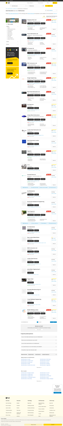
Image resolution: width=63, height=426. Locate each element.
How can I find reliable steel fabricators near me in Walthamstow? (31, 336)
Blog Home (29, 403)
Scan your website (41, 408)
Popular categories (30, 2)
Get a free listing (46, 0)
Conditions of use (52, 410)
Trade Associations (9, 410)
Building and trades (31, 405)
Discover (18, 400)
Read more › (55, 13)
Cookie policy (51, 407)
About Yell (51, 403)
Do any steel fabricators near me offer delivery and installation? (31, 346)
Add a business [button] (39, 329)
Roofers (18, 407)
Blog (48, 2)
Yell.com (7, 0)
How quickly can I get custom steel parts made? (29, 349)
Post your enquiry (40, 2)
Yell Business (11, 0)
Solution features (41, 411)
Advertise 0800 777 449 (53, 0)
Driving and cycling (31, 410)
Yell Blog (30, 400)
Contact (40, 413)
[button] (25, 6)
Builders (18, 403)
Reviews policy (51, 412)
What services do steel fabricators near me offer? (29, 340)
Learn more (10, 73)
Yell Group (51, 400)
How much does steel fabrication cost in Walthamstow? (30, 343)
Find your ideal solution (42, 406)
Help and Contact (8, 412)
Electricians (18, 410)
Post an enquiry (8, 405)
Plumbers (18, 405)
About (39, 416)
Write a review (54, 22)
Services (7, 400)
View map (12, 20)
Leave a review (8, 407)
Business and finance (31, 407)
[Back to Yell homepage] (8, 3)
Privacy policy (51, 405)
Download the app (40, 0)
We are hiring (8, 415)
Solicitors (18, 416)
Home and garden (30, 415)
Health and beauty (31, 412)
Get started (10, 63)
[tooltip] (49, 20)
